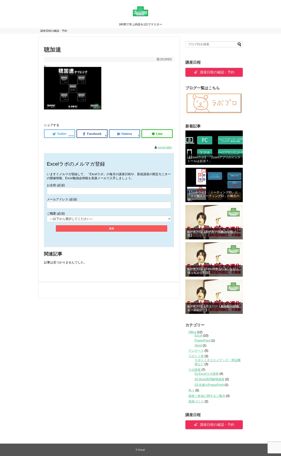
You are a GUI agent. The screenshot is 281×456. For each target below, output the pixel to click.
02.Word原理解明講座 (209, 379)
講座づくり (196, 401)
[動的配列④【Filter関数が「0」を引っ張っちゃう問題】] (214, 259)
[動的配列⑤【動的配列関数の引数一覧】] (214, 222)
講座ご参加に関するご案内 (206, 396)
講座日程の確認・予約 (53, 30)
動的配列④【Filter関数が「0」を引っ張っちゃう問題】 (213, 270)
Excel (198, 335)
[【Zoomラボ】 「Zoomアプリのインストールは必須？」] (214, 147)
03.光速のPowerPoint (209, 384)
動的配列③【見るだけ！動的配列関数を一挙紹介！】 (213, 308)
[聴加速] (124, 133)
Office (192, 332)
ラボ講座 (194, 369)
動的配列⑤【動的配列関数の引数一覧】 (211, 233)
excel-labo (165, 147)
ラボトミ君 (196, 356)
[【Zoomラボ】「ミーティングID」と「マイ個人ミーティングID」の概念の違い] (214, 185)
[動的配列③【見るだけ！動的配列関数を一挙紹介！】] (214, 296)
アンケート (196, 350)
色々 (191, 390)
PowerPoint (202, 340)
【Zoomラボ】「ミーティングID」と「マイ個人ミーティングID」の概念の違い (213, 196)
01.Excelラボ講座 (207, 373)
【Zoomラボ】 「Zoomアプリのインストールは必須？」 (213, 159)
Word (198, 345)
